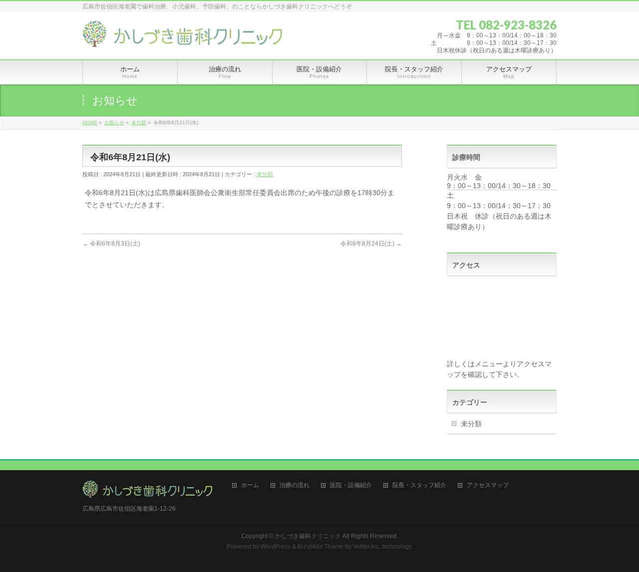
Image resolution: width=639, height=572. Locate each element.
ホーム (250, 485)
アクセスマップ (488, 485)
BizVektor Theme (320, 546)
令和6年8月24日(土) (371, 243)
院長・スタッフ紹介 (419, 485)
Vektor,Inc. (366, 546)
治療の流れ (295, 485)
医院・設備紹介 (351, 485)
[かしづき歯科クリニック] (182, 35)
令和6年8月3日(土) (111, 243)
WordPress (276, 546)
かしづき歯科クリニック (308, 536)
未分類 (265, 174)
